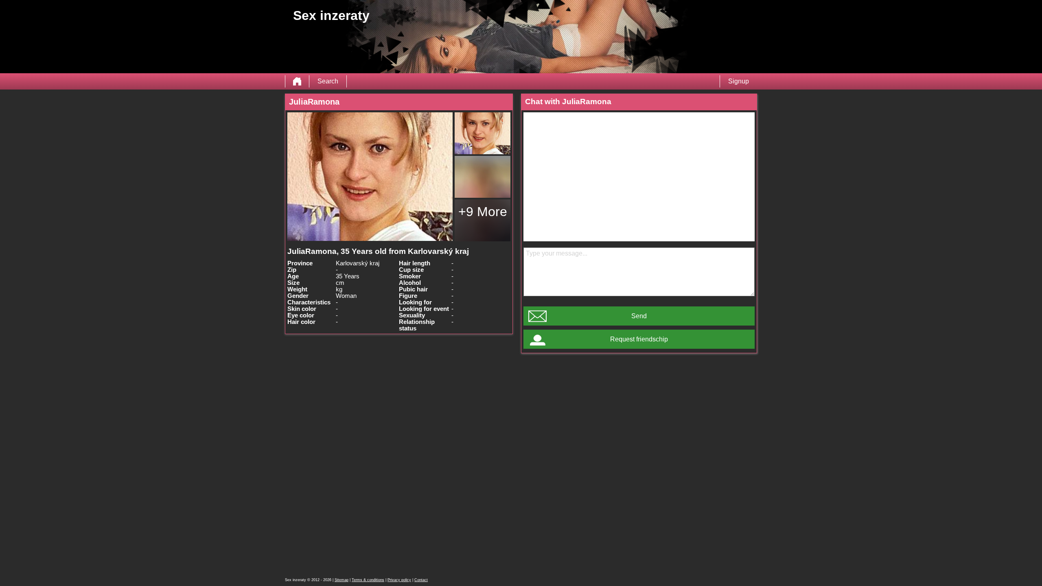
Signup (738, 81)
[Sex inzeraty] (297, 81)
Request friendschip (639, 339)
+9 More (482, 211)
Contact (421, 580)
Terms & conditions (368, 580)
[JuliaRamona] (370, 176)
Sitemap (341, 580)
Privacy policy (399, 580)
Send (639, 316)
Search (327, 81)
